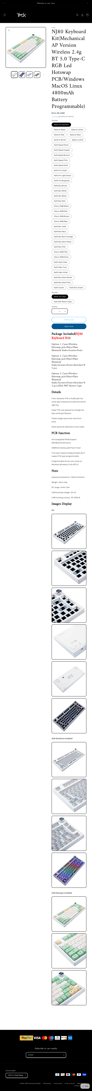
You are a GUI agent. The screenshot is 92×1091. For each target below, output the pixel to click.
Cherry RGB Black (61, 206)
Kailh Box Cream (76, 287)
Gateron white (77, 140)
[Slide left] (8, 74)
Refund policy (47, 1083)
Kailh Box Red (59, 201)
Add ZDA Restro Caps (63, 302)
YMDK (26, 1083)
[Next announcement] (87, 3)
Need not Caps (60, 296)
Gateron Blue (75, 135)
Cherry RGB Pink (61, 252)
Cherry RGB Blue (61, 221)
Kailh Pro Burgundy (62, 180)
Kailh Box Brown (60, 186)
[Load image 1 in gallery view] (14, 74)
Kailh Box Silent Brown (63, 277)
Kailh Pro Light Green (62, 175)
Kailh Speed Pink (61, 160)
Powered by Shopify (35, 1083)
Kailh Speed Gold (61, 165)
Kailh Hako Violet (61, 272)
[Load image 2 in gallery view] (22, 74)
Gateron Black (60, 130)
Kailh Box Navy (60, 231)
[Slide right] (43, 74)
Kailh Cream (59, 287)
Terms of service (70, 1083)
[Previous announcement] (4, 3)
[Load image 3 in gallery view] (29, 74)
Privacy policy (58, 1083)
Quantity (54, 307)
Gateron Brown (60, 140)
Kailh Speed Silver (61, 145)
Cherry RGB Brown (61, 216)
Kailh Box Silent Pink (62, 282)
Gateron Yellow (77, 130)
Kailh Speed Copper (62, 150)
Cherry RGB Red (60, 211)
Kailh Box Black (60, 196)
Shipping (55, 116)
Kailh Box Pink (60, 247)
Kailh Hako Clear (60, 262)
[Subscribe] (63, 1055)
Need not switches (61, 124)
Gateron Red (59, 135)
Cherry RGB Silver (61, 257)
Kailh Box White (60, 191)
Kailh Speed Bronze (62, 155)
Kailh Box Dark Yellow (62, 242)
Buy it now (69, 326)
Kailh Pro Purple (60, 170)
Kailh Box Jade (60, 226)
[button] (4, 14)
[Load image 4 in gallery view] (37, 74)
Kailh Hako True (60, 267)
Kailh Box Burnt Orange (63, 237)
